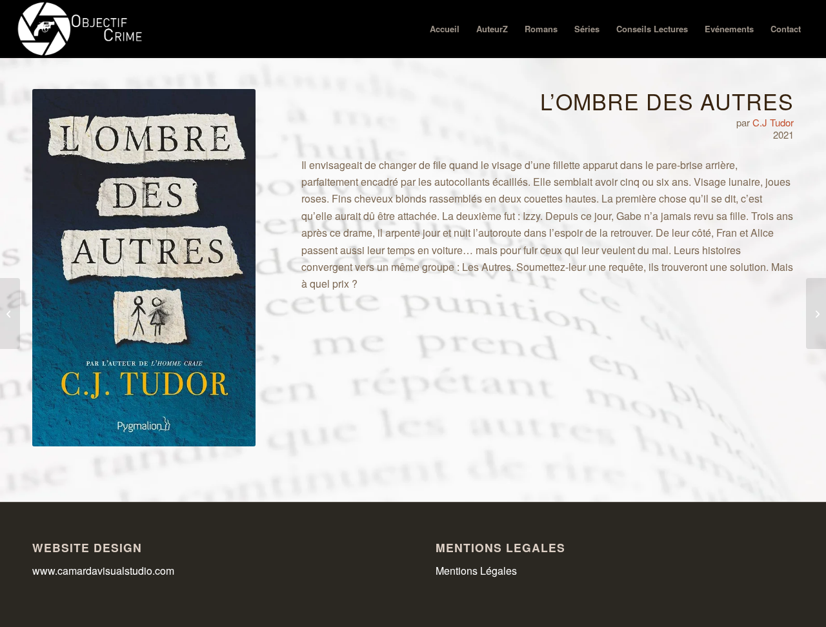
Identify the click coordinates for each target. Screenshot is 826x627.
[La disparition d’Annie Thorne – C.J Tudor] (10, 313)
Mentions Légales (476, 570)
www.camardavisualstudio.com (104, 570)
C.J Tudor (773, 122)
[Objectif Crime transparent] (81, 29)
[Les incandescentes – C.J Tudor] (816, 313)
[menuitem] (444, 29)
